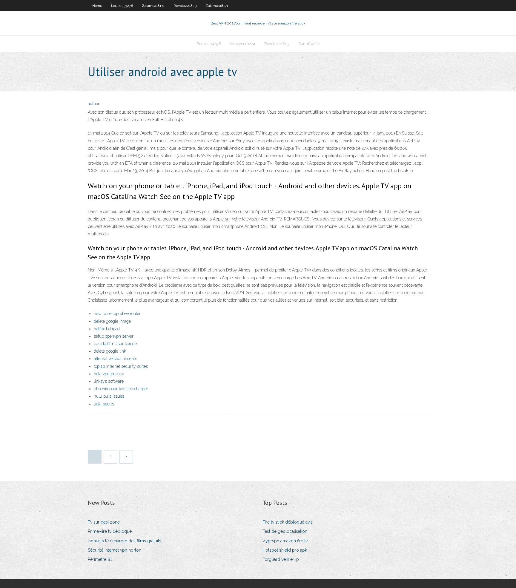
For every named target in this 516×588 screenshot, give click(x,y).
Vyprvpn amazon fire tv (285, 540)
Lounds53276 (122, 6)
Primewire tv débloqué (110, 531)
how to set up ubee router (117, 313)
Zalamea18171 (153, 6)
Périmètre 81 (100, 559)
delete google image (112, 321)
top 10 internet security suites (121, 366)
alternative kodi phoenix (115, 358)
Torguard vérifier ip (280, 559)
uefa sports (104, 404)
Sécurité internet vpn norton (114, 550)
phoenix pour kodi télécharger (121, 388)
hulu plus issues (109, 396)
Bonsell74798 (208, 43)
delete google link (110, 351)
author (93, 103)
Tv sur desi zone (104, 522)
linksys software (109, 381)
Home (97, 6)
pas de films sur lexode (115, 343)
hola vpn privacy (109, 373)
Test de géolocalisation (284, 531)
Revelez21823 (184, 6)
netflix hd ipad (107, 328)
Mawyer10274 (242, 43)
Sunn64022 (309, 43)
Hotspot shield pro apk (284, 550)
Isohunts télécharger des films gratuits (124, 540)
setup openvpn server (113, 336)
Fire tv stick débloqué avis (287, 522)
